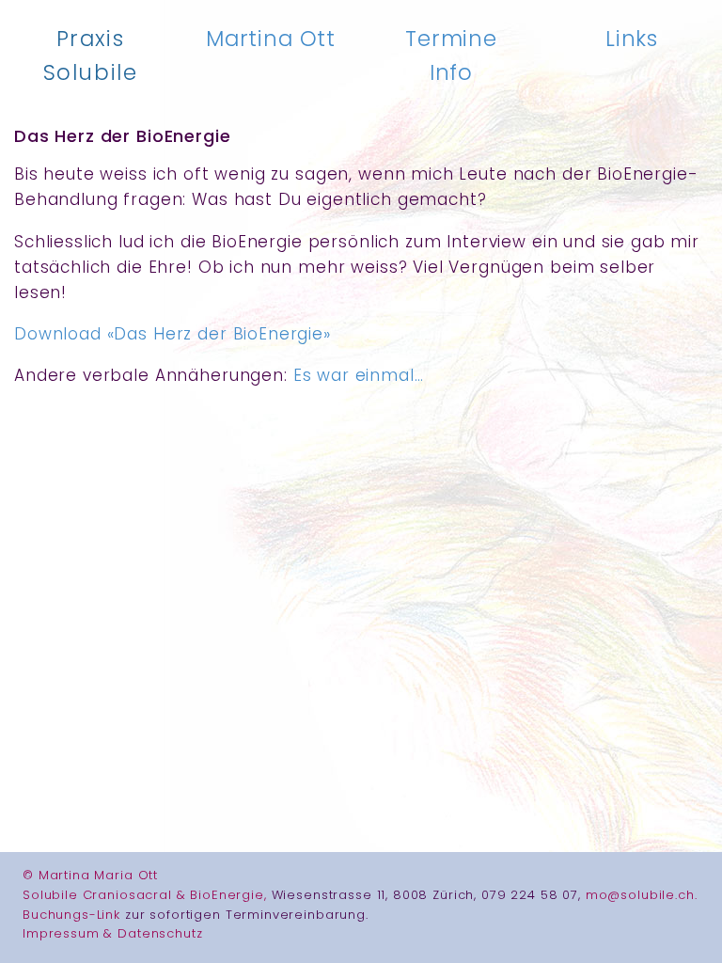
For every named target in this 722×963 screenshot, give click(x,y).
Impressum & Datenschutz (113, 933)
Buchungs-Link (74, 915)
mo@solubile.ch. (642, 895)
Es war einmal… (358, 375)
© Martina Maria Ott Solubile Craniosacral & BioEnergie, (147, 885)
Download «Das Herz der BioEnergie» (172, 334)
